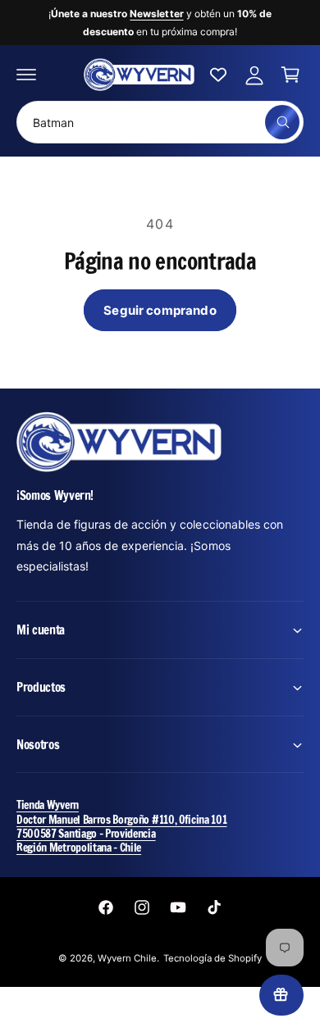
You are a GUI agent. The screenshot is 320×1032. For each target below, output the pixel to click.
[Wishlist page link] (218, 74)
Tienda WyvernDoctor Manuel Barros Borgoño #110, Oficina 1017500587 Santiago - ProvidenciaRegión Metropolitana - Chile (121, 825)
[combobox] (160, 122)
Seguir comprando (159, 310)
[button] (26, 75)
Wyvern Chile (127, 958)
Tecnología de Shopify (212, 958)
